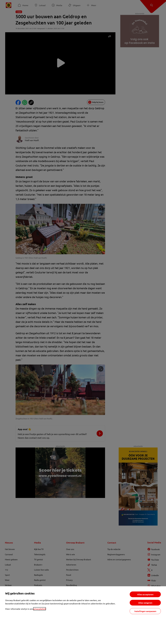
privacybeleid (39, 608)
